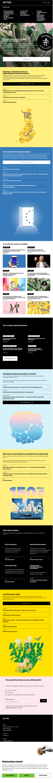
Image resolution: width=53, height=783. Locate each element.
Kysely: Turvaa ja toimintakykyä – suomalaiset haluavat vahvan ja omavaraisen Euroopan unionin (24, 192)
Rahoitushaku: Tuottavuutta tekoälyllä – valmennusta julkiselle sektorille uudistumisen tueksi (23, 397)
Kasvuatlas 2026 (9, 581)
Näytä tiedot (43, 775)
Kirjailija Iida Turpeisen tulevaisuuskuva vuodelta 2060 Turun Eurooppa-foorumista (14, 251)
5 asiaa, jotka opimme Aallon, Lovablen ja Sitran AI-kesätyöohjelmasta (22, 387)
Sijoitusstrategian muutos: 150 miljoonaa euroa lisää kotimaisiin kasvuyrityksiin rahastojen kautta (25, 474)
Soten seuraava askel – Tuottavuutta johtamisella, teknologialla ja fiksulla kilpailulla (23, 620)
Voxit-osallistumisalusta (9, 102)
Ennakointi (11, 692)
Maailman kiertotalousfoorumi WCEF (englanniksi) (21, 694)
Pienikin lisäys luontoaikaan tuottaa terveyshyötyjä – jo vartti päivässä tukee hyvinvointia (38, 274)
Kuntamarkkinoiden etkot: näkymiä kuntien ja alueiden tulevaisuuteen (12, 349)
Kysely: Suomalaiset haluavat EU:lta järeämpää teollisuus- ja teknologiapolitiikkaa (20, 186)
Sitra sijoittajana (7, 480)
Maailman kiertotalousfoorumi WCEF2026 (36, 339)
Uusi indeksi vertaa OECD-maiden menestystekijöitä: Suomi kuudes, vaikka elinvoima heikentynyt (14, 297)
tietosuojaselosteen (10, 707)
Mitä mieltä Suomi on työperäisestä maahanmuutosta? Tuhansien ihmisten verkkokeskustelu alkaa (23, 91)
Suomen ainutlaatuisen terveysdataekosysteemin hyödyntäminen (35, 349)
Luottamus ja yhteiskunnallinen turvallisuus (38, 580)
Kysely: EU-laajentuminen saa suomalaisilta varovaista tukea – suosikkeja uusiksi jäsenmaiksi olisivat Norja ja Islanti (25, 174)
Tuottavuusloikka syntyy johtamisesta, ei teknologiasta (18, 392)
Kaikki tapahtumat (8, 358)
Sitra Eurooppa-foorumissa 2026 (12, 180)
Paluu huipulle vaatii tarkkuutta (11, 615)
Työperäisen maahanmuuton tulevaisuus (14, 97)
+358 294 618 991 (8, 740)
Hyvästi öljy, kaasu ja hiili (10, 631)
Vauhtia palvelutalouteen (10, 626)
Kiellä (26, 775)
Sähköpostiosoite (9, 699)
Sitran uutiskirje (12, 690)
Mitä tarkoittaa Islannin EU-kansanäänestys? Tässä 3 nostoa (36, 250)
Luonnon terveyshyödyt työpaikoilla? (9, 339)
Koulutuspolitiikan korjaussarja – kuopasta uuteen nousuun (19, 610)
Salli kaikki (10, 775)
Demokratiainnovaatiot (36, 559)
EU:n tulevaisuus (9, 559)
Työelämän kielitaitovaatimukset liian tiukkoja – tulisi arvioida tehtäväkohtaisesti (13, 274)
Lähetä (43, 700)
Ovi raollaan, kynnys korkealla (11, 169)
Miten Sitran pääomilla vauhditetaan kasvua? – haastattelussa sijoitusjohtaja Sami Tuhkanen (24, 468)
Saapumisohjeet (7, 730)
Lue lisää (25, 59)
